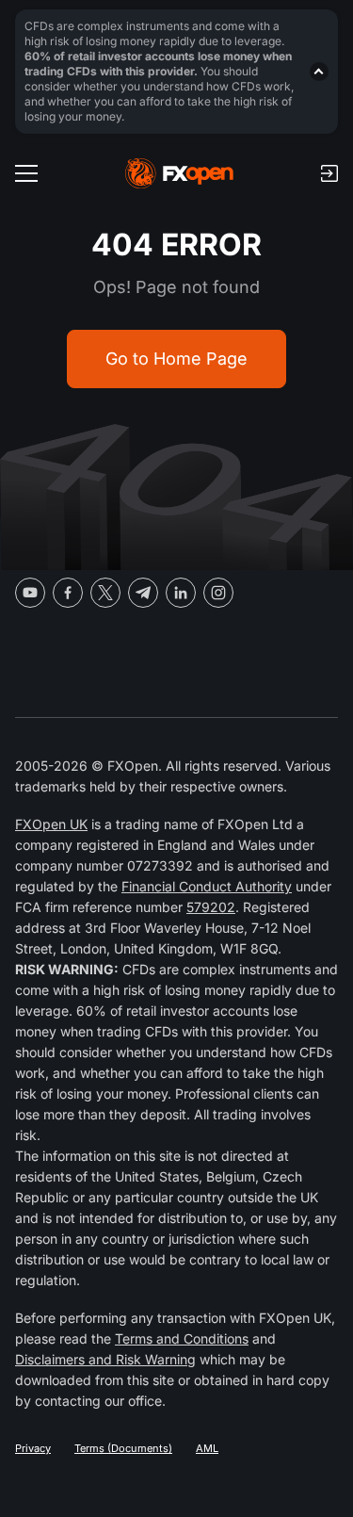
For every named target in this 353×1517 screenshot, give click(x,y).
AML (207, 1448)
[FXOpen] (179, 173)
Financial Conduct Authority (206, 886)
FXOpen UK (51, 824)
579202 (210, 907)
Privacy (33, 1448)
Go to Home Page (176, 358)
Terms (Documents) (123, 1448)
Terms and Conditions (182, 1338)
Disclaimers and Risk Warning (105, 1359)
